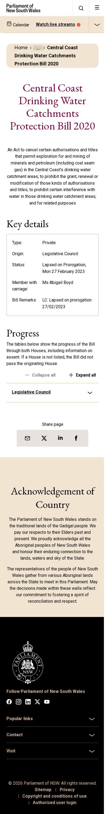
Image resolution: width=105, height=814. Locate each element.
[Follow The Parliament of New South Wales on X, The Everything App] (37, 707)
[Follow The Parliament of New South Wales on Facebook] (9, 707)
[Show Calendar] (97, 24)
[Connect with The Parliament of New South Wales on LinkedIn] (28, 707)
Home (21, 47)
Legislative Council (31, 398)
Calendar (20, 24)
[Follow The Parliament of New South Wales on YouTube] (47, 707)
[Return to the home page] (36, 8)
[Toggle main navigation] (97, 8)
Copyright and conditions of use (52, 807)
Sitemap (41, 800)
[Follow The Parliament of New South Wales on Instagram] (18, 707)
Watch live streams (55, 24)
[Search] (81, 8)
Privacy (65, 800)
